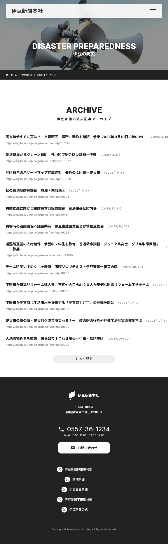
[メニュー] (153, 11)
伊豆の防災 (26, 74)
